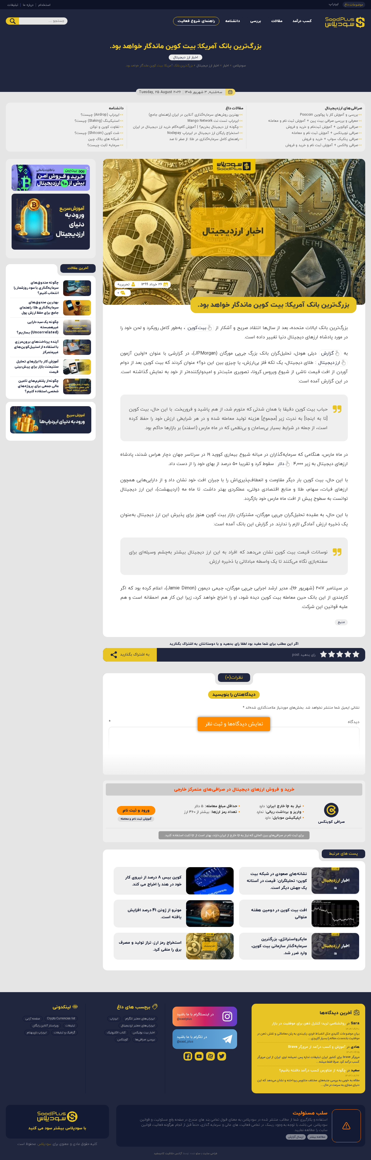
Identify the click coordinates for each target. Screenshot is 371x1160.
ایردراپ (334, 4)
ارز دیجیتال (329, 363)
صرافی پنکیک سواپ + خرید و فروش (330, 139)
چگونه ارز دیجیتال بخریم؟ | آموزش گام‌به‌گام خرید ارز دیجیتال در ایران (186, 127)
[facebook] (187, 1056)
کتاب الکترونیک (116, 1032)
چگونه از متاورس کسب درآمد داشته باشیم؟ (312, 1070)
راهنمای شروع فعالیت (196, 21)
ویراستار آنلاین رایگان (45, 1025)
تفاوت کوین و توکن (104, 127)
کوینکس (122, 1039)
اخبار (226, 65)
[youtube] (199, 1056)
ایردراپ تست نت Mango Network (213, 121)
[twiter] (221, 1056)
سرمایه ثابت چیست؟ (103, 145)
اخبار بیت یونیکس (144, 1032)
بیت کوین (197, 328)
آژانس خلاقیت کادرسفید (168, 1153)
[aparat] (210, 1056)
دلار (281, 464)
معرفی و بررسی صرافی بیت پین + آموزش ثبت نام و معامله (313, 121)
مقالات (276, 21)
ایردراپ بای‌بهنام (37, 1032)
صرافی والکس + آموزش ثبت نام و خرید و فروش (321, 145)
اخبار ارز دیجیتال (185, 57)
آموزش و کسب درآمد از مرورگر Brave (316, 1047)
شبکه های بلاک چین (103, 139)
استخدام (44, 5)
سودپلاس (239, 65)
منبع (341, 622)
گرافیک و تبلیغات (64, 1032)
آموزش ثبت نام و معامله (136, 819)
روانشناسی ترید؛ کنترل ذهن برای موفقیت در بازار (308, 1023)
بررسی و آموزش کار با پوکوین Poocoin (329, 114)
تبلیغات (13, 5)
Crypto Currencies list (61, 1018)
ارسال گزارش (295, 1137)
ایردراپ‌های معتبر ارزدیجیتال (138, 1025)
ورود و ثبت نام (136, 810)
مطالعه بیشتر (317, 1137)
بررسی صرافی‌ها (145, 1039)
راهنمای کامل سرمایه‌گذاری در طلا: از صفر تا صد (204, 139)
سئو (197, 1153)
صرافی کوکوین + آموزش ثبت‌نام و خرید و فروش (322, 127)
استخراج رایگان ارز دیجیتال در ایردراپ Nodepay (203, 133)
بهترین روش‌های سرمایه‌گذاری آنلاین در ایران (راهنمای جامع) (194, 114)
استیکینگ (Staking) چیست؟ (96, 121)
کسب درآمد (302, 21)
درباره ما (28, 5)
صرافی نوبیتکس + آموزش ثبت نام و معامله (325, 133)
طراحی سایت (209, 1153)
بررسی (255, 21)
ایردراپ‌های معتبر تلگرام (140, 1018)
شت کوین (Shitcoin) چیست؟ (96, 133)
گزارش (327, 353)
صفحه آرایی (32, 1018)
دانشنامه (232, 21)
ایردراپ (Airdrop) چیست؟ (100, 114)
